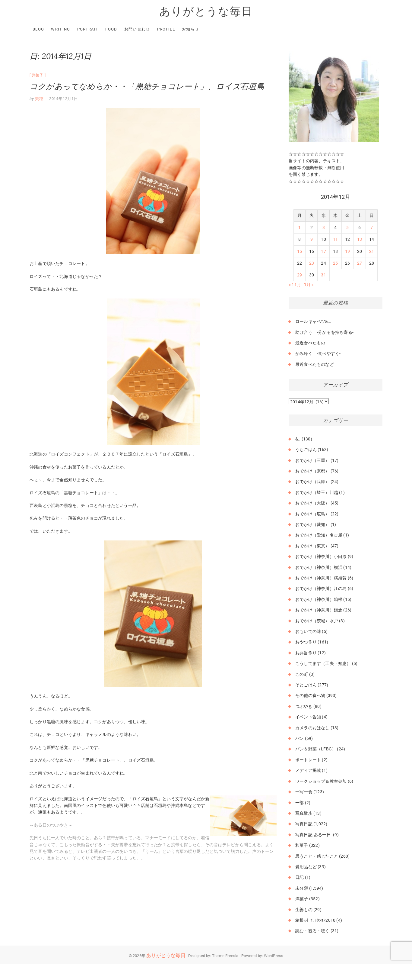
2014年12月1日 (63, 98)
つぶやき (303, 706)
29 (299, 274)
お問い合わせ (137, 29)
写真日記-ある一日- (313, 834)
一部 (299, 802)
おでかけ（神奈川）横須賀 (321, 577)
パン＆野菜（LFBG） (315, 748)
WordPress (274, 955)
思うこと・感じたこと (316, 856)
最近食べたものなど (314, 364)
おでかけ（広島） (312, 513)
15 (299, 251)
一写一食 (303, 791)
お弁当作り (306, 652)
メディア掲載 (308, 770)
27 (359, 263)
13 (359, 239)
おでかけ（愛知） (312, 524)
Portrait (87, 29)
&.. (298, 439)
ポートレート (308, 759)
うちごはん (306, 449)
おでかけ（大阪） (312, 503)
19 (347, 251)
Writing (60, 29)
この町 (301, 674)
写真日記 (303, 823)
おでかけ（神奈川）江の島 (321, 588)
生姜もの (303, 909)
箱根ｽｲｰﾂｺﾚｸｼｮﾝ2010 (315, 920)
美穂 (38, 98)
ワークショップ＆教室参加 (321, 781)
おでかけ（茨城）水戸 (316, 620)
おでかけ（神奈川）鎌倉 (318, 610)
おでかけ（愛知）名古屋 (318, 535)
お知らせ (190, 29)
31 (323, 274)
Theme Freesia (225, 955)
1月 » (309, 284)
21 (371, 251)
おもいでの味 (308, 631)
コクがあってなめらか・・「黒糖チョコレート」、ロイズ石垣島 (147, 86)
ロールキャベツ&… (313, 321)
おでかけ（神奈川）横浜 (318, 567)
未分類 (301, 888)
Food (111, 29)
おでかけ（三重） (312, 460)
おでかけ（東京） (312, 545)
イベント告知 (308, 716)
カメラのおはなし (312, 727)
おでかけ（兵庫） (312, 481)
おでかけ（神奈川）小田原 (321, 556)
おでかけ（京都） (312, 471)
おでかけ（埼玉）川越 (316, 492)
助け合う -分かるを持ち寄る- (324, 332)
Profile (166, 29)
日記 (299, 877)
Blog (38, 29)
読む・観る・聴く (312, 930)
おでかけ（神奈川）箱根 (318, 599)
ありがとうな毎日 (206, 11)
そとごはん (306, 684)
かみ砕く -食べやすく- (318, 353)
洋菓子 (37, 75)
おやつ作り (306, 642)
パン (299, 738)
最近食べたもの (310, 342)
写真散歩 (303, 813)
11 (335, 239)
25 (335, 263)
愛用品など (306, 866)
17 (323, 251)
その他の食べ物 (310, 695)
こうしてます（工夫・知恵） (323, 663)
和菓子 (301, 845)
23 (311, 263)
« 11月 (295, 284)
